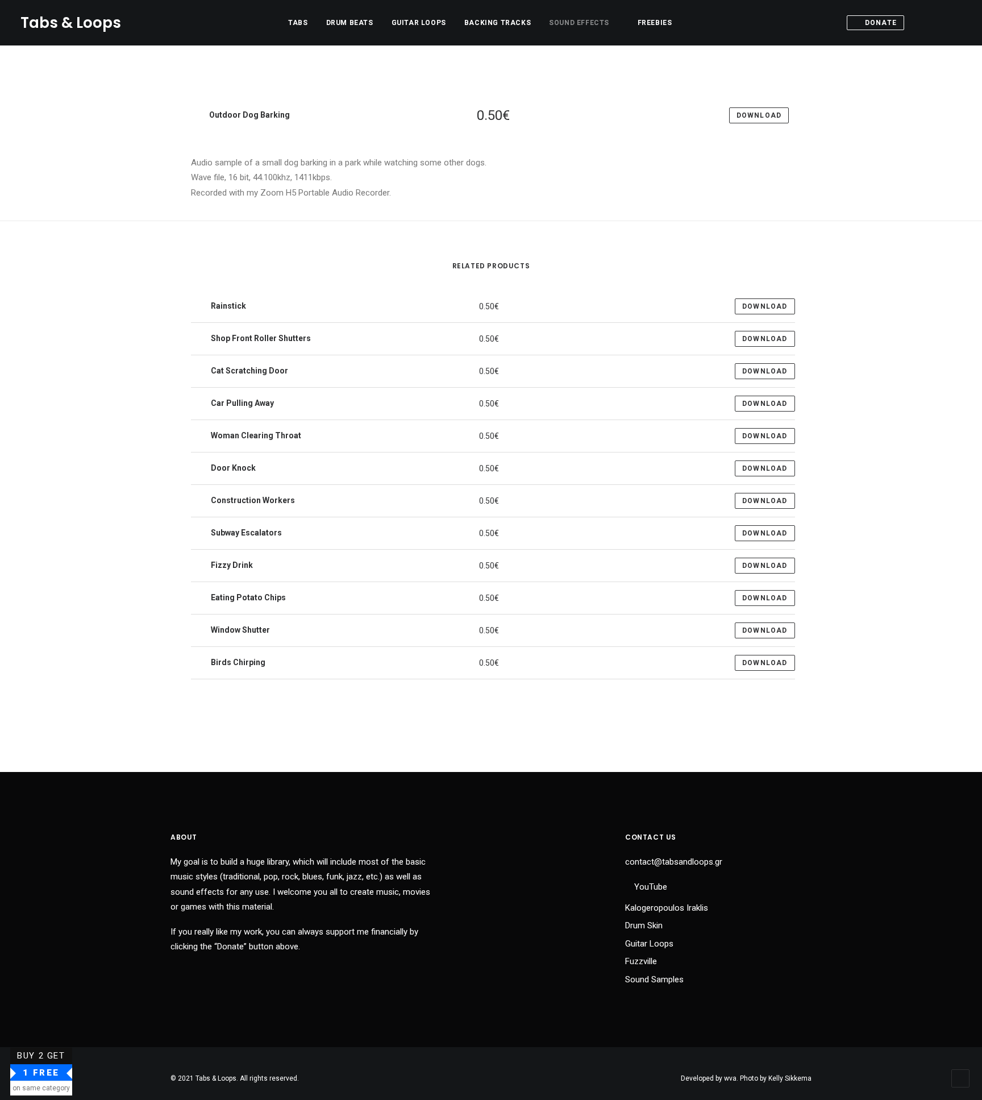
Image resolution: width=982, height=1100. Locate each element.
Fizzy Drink (231, 565)
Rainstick (227, 305)
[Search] (937, 22)
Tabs (297, 23)
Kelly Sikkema (790, 1078)
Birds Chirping (237, 662)
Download (765, 306)
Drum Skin (644, 925)
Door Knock (232, 467)
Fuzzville (641, 961)
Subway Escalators (245, 532)
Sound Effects (579, 23)
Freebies (655, 23)
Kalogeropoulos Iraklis (666, 908)
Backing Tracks (497, 23)
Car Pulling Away (241, 403)
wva (730, 1078)
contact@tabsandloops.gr (673, 862)
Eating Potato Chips (247, 597)
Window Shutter (239, 629)
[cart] (953, 22)
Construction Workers (252, 500)
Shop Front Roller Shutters (260, 338)
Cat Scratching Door (248, 370)
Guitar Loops (419, 23)
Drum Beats (349, 23)
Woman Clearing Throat (255, 435)
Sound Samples (654, 979)
